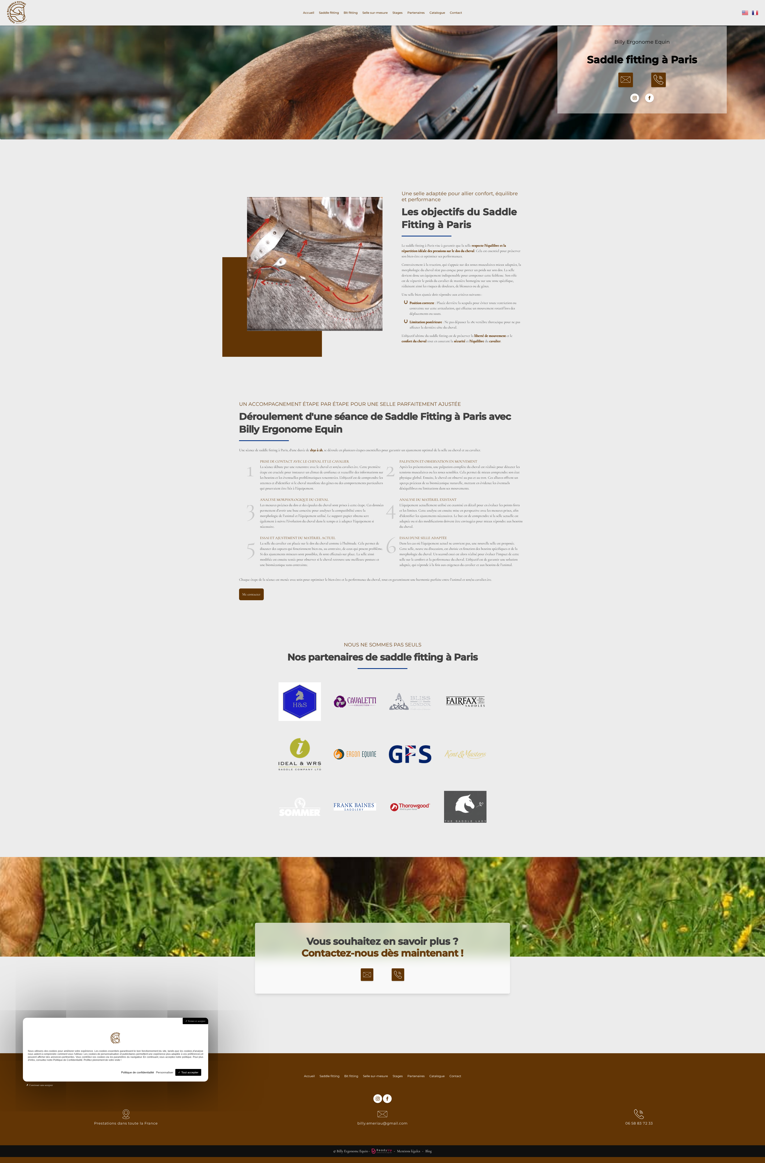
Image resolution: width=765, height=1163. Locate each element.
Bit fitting (351, 13)
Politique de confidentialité (137, 1072)
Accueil (308, 13)
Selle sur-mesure (375, 13)
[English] (745, 12)
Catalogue (437, 13)
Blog (428, 1151)
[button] (625, 80)
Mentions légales (408, 1151)
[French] (755, 12)
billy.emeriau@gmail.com (382, 1123)
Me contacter (251, 594)
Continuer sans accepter (40, 1085)
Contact (456, 13)
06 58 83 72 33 (639, 1123)
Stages (397, 13)
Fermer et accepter (196, 1021)
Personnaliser (164, 1072)
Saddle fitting (329, 13)
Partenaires (416, 13)
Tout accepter (189, 1072)
